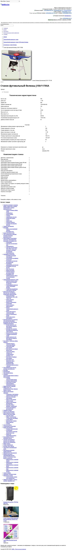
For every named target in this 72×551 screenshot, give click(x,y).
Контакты (5, 31)
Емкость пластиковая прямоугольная (11, 400)
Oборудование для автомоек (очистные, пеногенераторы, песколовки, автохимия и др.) (10, 240)
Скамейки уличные (7, 410)
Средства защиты (7, 425)
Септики (8, 423)
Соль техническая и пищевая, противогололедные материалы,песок (10, 236)
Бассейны (5, 370)
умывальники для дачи (11, 217)
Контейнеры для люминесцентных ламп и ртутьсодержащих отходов (11, 276)
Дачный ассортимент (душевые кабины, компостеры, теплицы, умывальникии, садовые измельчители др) (10, 207)
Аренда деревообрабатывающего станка (12, 309)
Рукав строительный (8, 445)
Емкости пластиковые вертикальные (11, 403)
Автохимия (5, 227)
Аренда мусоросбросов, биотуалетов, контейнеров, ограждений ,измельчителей (9, 293)
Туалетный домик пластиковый (10, 347)
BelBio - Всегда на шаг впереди (19, 549)
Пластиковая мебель (8, 373)
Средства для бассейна (11, 333)
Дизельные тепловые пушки (9, 474)
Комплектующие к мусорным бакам (10, 272)
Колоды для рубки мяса (8, 411)
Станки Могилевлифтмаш (12, 289)
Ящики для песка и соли (8, 233)
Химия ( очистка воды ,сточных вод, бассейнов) (12, 417)
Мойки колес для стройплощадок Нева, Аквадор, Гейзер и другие (10, 389)
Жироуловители (9, 422)
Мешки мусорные (10, 270)
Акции (4, 29)
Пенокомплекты (10, 246)
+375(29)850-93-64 (67, 13)
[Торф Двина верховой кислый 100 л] (11, 539)
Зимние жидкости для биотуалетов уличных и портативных (11, 338)
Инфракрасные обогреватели (10, 453)
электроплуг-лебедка (11, 290)
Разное (7, 219)
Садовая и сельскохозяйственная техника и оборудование (10, 376)
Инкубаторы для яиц (8, 475)
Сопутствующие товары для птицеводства (11, 477)
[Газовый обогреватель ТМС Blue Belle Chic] (11, 500)
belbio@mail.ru (68, 15)
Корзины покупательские (12, 429)
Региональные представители (11, 33)
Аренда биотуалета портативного (10, 317)
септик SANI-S (9, 419)
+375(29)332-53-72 (50, 13)
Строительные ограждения (9, 426)
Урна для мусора (10, 269)
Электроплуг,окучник (11, 382)
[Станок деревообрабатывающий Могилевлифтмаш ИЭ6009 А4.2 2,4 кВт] (11, 516)
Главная (5, 28)
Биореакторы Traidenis (11, 421)
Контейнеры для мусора (8, 254)
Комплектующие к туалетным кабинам (10, 344)
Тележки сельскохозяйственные (11, 379)
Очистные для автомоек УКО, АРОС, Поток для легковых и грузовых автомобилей (11, 249)
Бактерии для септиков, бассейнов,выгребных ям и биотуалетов (12, 330)
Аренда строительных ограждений (11, 303)
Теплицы (8, 215)
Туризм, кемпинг (7, 473)
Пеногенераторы (10, 253)
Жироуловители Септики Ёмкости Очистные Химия (9, 413)
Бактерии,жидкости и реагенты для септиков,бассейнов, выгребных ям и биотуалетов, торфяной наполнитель (10, 321)
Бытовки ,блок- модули (8, 446)
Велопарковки (6, 371)
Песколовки (9, 242)
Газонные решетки (10, 222)
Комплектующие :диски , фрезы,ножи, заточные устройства (12, 282)
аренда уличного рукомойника (10, 300)
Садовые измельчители (11, 381)
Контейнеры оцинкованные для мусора (12, 264)
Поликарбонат (9, 213)
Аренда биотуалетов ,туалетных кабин (11, 312)
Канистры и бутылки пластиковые (10, 397)
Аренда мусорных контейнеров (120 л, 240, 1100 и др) (11, 297)
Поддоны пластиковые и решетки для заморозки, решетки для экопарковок (9, 441)
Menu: (4, 1)
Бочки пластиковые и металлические (11, 408)
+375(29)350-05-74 (58, 10)
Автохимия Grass (10, 231)
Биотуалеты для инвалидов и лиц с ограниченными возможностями (10, 361)
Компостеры (9, 221)
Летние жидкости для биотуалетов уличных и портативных (11, 326)
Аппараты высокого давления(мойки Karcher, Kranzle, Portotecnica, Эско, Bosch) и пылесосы (9, 456)
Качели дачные (9, 214)
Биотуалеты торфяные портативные (11, 357)
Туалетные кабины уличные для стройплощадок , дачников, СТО (10, 353)
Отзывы (5, 34)
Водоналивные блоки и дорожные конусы (8, 437)
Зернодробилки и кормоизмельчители (10, 384)
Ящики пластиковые (7, 427)
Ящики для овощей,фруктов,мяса (11, 435)
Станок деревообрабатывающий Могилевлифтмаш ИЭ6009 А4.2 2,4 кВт (10, 519)
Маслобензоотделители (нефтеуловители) (8, 451)
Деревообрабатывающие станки (10, 39)
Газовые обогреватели (8, 226)
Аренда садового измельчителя (10, 305)
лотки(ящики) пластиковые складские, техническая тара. (11, 432)
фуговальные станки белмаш (10, 45)
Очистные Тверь (10, 415)
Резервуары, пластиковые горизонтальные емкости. (12, 395)
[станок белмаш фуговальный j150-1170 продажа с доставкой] (16, 80)
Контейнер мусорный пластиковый (11, 256)
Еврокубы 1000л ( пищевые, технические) (11, 405)
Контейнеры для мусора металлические (11, 261)
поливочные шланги (10, 218)
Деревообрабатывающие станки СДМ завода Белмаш (15, 42)
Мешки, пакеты (6, 443)
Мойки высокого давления (9, 386)
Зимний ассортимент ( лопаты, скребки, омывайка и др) (10, 480)
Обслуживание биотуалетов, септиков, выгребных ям (9, 368)
